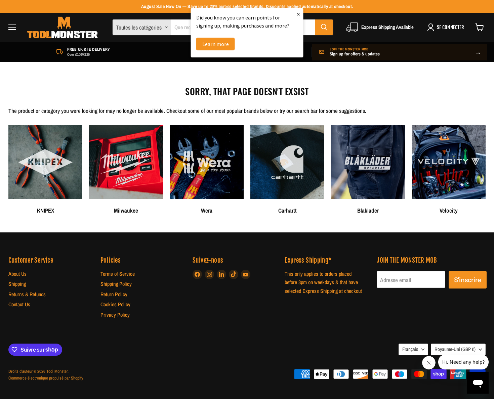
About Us (17, 273)
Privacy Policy (115, 314)
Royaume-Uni (455, 349)
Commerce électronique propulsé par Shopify (45, 378)
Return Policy (113, 294)
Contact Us (19, 304)
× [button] (298, 14)
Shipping (17, 283)
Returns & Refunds (27, 294)
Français (410, 349)
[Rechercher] (324, 27)
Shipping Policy (116, 283)
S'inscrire (467, 280)
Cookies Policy (115, 304)
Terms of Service (117, 273)
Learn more (215, 44)
